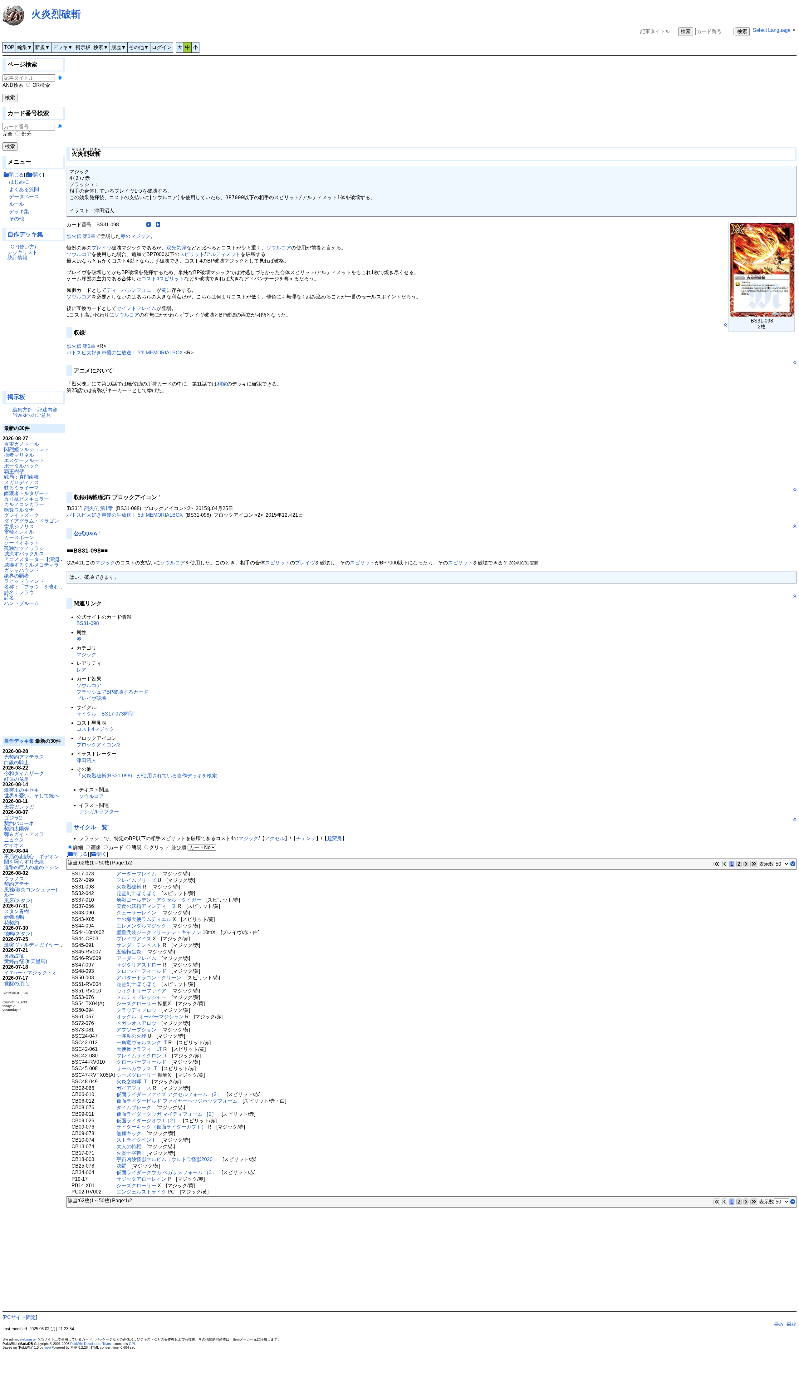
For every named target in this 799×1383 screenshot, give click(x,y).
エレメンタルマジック (141, 925)
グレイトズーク (21, 515)
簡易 (136, 847)
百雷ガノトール (21, 444)
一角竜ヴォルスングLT (141, 1042)
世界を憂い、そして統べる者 (36, 795)
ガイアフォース (133, 1088)
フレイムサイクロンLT (141, 1055)
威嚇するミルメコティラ (31, 565)
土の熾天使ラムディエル (143, 919)
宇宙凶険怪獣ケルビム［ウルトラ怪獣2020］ (167, 1159)
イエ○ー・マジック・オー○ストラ (42, 972)
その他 (16, 218)
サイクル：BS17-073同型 (105, 713)
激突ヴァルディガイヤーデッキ (39, 944)
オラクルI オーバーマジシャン (150, 1016)
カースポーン (19, 537)
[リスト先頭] (792, 1201)
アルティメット (223, 254)
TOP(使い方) (21, 246)
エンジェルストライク (141, 1191)
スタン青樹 (16, 911)
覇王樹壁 (14, 471)
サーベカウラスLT (136, 1068)
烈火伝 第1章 (81, 236)
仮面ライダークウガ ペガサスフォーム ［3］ (166, 1172)
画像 (96, 847)
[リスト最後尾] (792, 864)
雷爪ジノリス (19, 526)
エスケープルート (24, 460)
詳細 (78, 847)
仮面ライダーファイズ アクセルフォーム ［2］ (169, 1094)
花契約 (11, 922)
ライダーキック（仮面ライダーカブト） (161, 1127)
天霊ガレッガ (19, 807)
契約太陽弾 (16, 828)
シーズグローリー (136, 1003)
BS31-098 (87, 623)
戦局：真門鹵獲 (21, 477)
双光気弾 (176, 247)
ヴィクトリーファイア (141, 990)
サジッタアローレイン (141, 1179)
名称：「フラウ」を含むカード (39, 586)
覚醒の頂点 (16, 983)
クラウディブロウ (136, 1010)
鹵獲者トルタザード (26, 493)
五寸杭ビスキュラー (26, 499)
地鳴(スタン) (18, 933)
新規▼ (42, 47)
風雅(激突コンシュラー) (30, 889)
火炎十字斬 (128, 1153)
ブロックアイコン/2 (98, 744)
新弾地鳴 (14, 917)
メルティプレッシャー (141, 997)
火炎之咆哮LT (131, 1081)
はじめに (19, 182)
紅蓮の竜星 (16, 779)
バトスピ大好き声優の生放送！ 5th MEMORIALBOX (124, 352)
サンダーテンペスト (138, 945)
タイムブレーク (133, 1107)
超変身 (334, 838)
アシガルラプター (99, 811)
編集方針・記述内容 (34, 409)
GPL (132, 1344)
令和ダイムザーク (24, 773)
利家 (222, 383)
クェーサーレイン (136, 912)
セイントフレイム (136, 308)
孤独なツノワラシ (24, 548)
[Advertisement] (33, 328)
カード (116, 847)
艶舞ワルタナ (19, 510)
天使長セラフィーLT (139, 1049)
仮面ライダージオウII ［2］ (147, 1120)
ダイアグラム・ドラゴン (31, 521)
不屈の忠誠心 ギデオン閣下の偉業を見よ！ (54, 856)
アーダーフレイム (136, 873)
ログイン (162, 47)
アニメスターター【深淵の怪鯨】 (41, 559)
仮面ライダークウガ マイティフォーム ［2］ (166, 1114)
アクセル (275, 838)
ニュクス (14, 840)
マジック (140, 236)
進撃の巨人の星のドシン (31, 867)
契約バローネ (19, 823)
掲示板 (83, 47)
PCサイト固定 (20, 1317)
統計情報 (17, 257)
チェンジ (306, 838)
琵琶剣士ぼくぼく (136, 893)
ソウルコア (278, 247)
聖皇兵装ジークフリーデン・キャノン (158, 932)
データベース (24, 196)
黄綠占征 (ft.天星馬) (25, 961)
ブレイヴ (101, 247)
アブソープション (136, 1029)
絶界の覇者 (16, 575)
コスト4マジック (95, 729)
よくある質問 (24, 189)
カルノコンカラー (24, 504)
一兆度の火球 (131, 1036)
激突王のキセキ (21, 790)
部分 (27, 133)
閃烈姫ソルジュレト (26, 449)
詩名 (9, 597)
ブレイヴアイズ (133, 938)
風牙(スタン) (18, 900)
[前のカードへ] (148, 224)
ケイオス (14, 845)
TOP (9, 47)
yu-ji (47, 1347)
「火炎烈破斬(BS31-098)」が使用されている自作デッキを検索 (146, 775)
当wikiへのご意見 (31, 415)
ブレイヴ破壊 (91, 698)
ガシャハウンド (21, 570)
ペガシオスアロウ (136, 1023)
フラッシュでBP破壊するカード (112, 692)
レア (81, 669)
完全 (7, 133)
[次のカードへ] (158, 224)
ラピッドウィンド (24, 581)
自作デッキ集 (25, 234)
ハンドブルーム (21, 603)
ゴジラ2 (13, 817)
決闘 (121, 1166)
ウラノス (14, 878)
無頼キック (128, 1133)
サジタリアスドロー (138, 964)
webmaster (28, 1339)
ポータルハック (21, 466)
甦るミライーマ (21, 487)
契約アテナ (16, 884)
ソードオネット (21, 542)
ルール (16, 204)
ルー (9, 895)
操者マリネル (19, 455)
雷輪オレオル (19, 531)
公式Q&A (85, 533)
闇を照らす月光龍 (24, 861)
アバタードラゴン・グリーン (148, 977)
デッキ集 (19, 211)
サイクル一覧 (90, 827)
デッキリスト (22, 252)
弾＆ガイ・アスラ (24, 834)
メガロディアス (21, 482)
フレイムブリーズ (136, 880)
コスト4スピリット (162, 278)
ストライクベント (136, 1140)
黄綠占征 (14, 955)
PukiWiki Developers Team (90, 1344)
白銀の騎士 (16, 762)
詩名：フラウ (19, 592)
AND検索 (12, 85)
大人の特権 (128, 1146)
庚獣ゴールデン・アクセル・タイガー (158, 900)
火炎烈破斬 (56, 14)
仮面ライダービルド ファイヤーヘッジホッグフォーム (177, 1101)
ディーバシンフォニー (131, 290)
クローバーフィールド (141, 971)
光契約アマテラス (24, 757)
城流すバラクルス (24, 553)
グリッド (159, 847)
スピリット (191, 254)
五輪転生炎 (128, 951)
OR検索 (41, 85)
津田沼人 (86, 760)
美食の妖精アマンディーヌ (146, 906)
